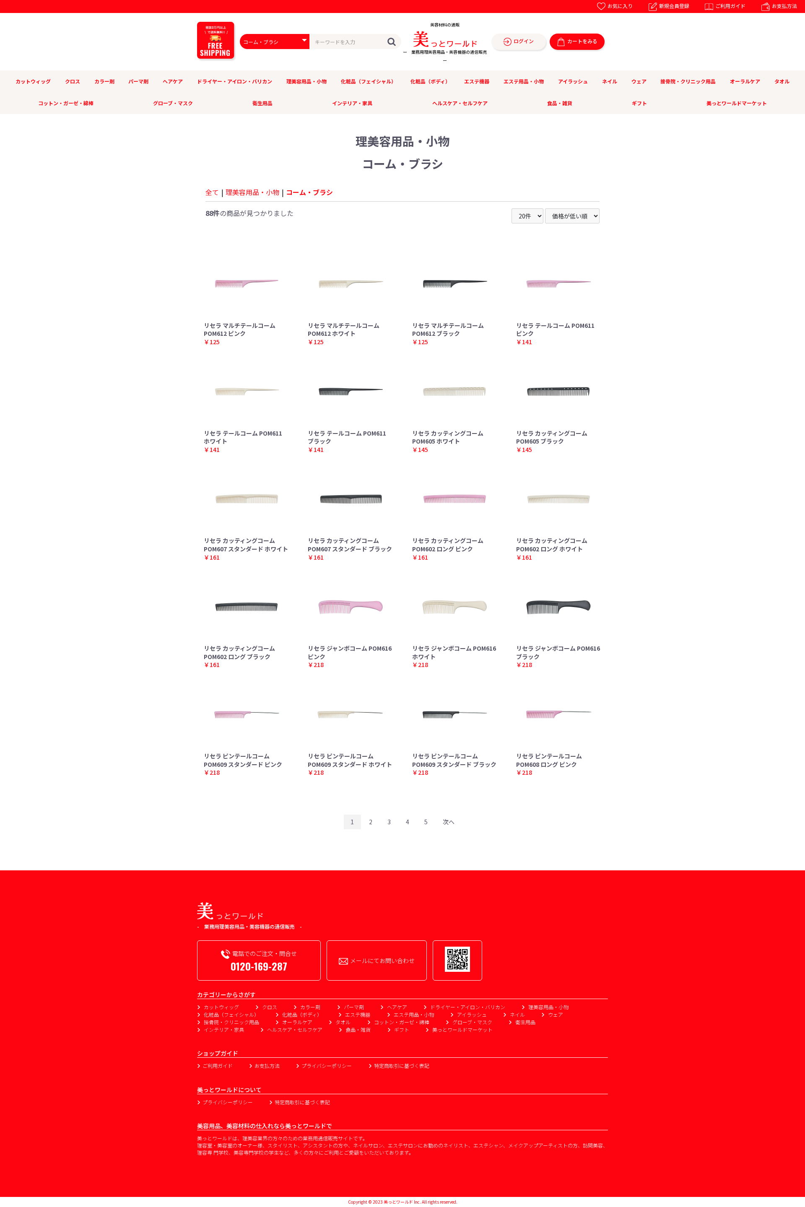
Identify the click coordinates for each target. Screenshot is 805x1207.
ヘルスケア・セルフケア (460, 102)
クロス (72, 81)
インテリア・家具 (352, 102)
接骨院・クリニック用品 (688, 81)
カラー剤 (104, 81)
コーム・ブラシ (309, 192)
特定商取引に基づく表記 (401, 1065)
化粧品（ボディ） (430, 81)
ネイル (609, 81)
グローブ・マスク (173, 102)
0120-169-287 (259, 965)
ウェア (639, 81)
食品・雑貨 (559, 102)
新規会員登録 (674, 5)
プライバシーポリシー (326, 1065)
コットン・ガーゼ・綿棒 (65, 102)
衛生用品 (262, 102)
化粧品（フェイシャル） (368, 81)
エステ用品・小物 (524, 81)
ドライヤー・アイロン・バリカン (234, 81)
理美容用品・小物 (306, 81)
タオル (781, 81)
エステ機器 (476, 81)
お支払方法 (784, 5)
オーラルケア (745, 81)
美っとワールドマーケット (736, 102)
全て (212, 192)
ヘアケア (173, 81)
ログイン (524, 40)
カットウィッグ (33, 81)
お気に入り (620, 5)
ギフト (639, 102)
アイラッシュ (573, 81)
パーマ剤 (138, 81)
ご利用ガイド (730, 5)
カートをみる (582, 40)
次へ (448, 822)
